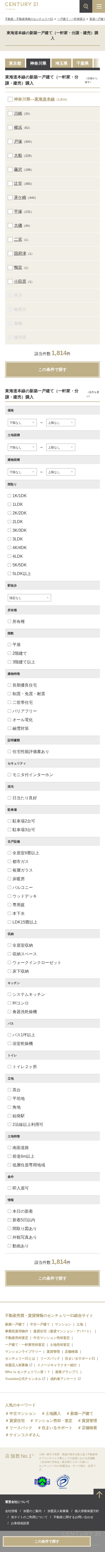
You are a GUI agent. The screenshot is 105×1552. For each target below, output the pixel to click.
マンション (63, 1324)
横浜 (18, 127)
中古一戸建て (40, 1324)
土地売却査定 (60, 1345)
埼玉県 (61, 63)
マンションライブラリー (23, 1351)
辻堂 (18, 183)
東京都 (15, 63)
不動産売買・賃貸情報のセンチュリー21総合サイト (49, 1315)
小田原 (20, 281)
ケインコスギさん (24, 1435)
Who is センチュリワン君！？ (27, 1372)
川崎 (18, 113)
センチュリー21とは (20, 1358)
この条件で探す (52, 369)
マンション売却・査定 (53, 1420)
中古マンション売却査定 (51, 1338)
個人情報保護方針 (87, 1511)
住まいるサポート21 (80, 1358)
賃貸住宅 (17, 1420)
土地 (79, 1324)
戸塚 (18, 141)
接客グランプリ (66, 1372)
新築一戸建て (15, 1324)
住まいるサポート (57, 1427)
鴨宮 (18, 267)
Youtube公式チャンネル (23, 1379)
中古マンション (22, 1413)
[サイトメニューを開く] (98, 6)
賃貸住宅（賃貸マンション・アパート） (63, 1331)
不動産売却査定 (16, 1338)
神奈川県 (38, 63)
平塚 (18, 211)
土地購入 (53, 1413)
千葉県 (82, 63)
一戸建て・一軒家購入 (71, 18)
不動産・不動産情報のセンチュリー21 (29, 18)
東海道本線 (44, 99)
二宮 (18, 239)
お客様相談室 (20, 1523)
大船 (18, 155)
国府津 (20, 253)
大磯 (18, 225)
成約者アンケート (63, 1379)
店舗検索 (71, 1351)
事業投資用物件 (16, 1331)
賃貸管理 (53, 1351)
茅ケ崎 (20, 197)
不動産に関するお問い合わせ (73, 1517)
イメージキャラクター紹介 (57, 1365)
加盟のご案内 (32, 1511)
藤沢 (18, 169)
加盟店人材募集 (16, 1365)
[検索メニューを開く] (86, 6)
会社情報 (11, 1511)
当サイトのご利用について (29, 1517)
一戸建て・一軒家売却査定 (25, 1345)
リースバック (50, 1358)
